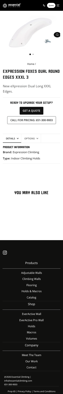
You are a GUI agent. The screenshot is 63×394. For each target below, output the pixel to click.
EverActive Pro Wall (31, 320)
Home (30, 64)
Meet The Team (31, 355)
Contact (31, 367)
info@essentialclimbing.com (18, 380)
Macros (31, 332)
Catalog (31, 297)
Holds (31, 326)
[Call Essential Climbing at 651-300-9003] (44, 5)
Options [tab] (29, 138)
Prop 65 (11, 391)
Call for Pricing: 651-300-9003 (31, 120)
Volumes (31, 338)
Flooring (31, 285)
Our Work (31, 361)
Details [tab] (10, 138)
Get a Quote (31, 111)
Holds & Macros (32, 291)
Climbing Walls (31, 279)
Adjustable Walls (31, 273)
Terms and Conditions (44, 391)
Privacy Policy (24, 391)
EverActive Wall (31, 314)
